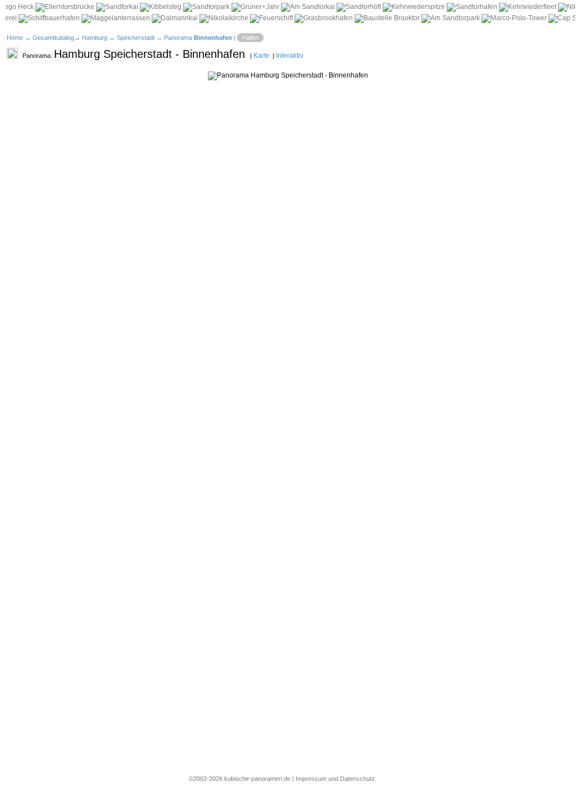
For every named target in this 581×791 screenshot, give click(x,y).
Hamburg (94, 37)
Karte (261, 56)
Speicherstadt (136, 37)
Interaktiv (289, 56)
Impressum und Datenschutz (335, 778)
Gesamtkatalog (53, 37)
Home (15, 37)
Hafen (250, 37)
